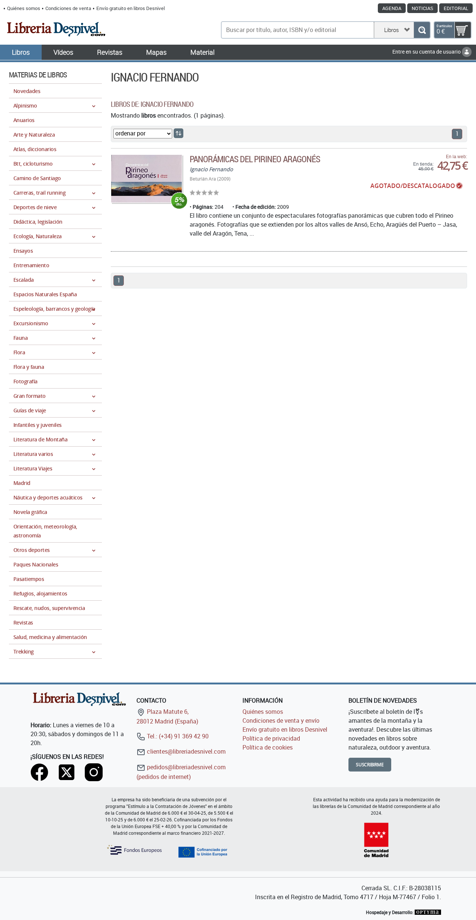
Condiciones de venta (68, 8)
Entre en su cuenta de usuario (427, 51)
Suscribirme (370, 764)
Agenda (391, 8)
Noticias (422, 8)
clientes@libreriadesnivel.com (185, 751)
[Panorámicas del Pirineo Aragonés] (146, 178)
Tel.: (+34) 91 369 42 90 (177, 736)
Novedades (26, 91)
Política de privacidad (271, 738)
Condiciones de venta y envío (280, 720)
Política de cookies (267, 747)
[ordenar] (178, 133)
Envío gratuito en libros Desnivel (130, 8)
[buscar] (422, 30)
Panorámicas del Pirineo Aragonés (255, 159)
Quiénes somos (23, 8)
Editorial (456, 8)
